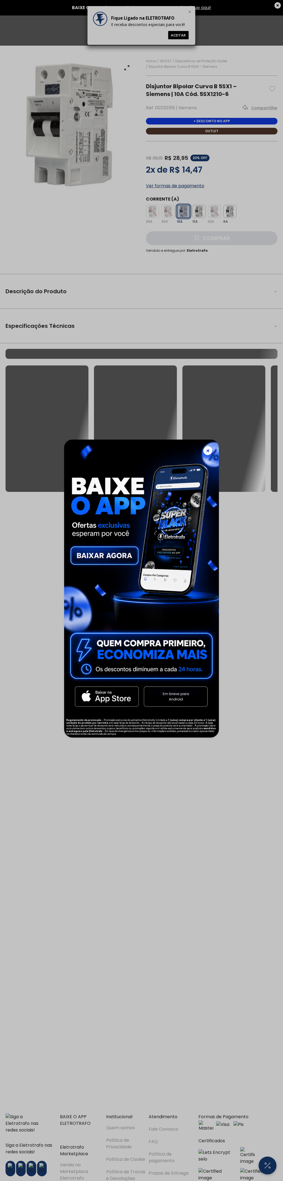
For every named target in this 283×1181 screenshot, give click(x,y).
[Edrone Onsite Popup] (141, 590)
